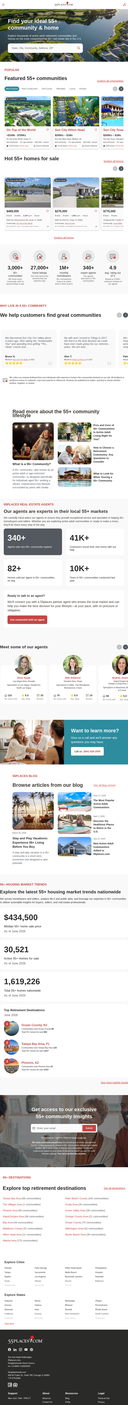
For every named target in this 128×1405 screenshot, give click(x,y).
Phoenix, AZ (30, 1062)
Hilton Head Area (12, 1234)
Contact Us (47, 1402)
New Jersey (70, 1318)
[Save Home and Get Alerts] (47, 211)
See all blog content (105, 785)
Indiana (38, 1305)
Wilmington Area (74, 1228)
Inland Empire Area (13, 1216)
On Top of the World (21, 130)
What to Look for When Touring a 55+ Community (103, 477)
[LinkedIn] (15, 1349)
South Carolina (102, 1314)
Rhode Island (101, 1309)
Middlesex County (12, 1228)
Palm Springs (41, 1268)
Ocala (7, 1281)
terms (74, 1138)
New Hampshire (72, 1314)
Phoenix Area (10, 1210)
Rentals (82, 89)
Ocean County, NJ (34, 1025)
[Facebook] (9, 1349)
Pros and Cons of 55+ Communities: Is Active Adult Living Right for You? (104, 432)
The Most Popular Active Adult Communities (103, 804)
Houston (99, 1272)
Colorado (8, 1318)
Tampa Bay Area (12, 1198)
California (8, 1314)
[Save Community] (47, 130)
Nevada (68, 1309)
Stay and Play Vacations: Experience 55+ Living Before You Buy (30, 842)
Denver (68, 1281)
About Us (46, 1398)
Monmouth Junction (73, 1277)
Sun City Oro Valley (20, 360)
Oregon (98, 1301)
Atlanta (38, 1281)
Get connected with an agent (27, 619)
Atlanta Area (9, 1240)
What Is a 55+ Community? (31, 464)
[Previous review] (119, 315)
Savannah (39, 1285)
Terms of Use (104, 1398)
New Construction (30, 89)
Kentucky (39, 1318)
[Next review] (125, 315)
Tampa (7, 1272)
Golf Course (47, 89)
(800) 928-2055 (91, 751)
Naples (7, 1277)
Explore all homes (114, 161)
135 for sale (120, 146)
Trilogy (79, 360)
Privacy (101, 1402)
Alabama (8, 1301)
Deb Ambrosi (73, 677)
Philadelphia (100, 1268)
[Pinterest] (31, 1349)
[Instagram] (20, 1349)
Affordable (60, 89)
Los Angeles (40, 1277)
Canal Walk (117, 223)
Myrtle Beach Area (75, 1234)
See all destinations (114, 1188)
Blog (67, 1398)
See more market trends (114, 1082)
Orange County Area (76, 1216)
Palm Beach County (76, 1198)
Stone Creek (70, 223)
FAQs (67, 1402)
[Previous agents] (119, 647)
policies (82, 1138)
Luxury (72, 89)
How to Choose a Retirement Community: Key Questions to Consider (103, 454)
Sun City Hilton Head (70, 130)
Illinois (37, 1301)
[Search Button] (78, 48)
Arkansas (8, 1309)
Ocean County (73, 1222)
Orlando (8, 1268)
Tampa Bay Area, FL (36, 1044)
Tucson (68, 1285)
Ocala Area (71, 1204)
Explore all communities (110, 81)
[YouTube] (26, 1349)
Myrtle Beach (71, 1272)
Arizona (7, 1305)
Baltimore (99, 1281)
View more (9, 1323)
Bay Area (8, 1222)
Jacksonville (10, 1285)
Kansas (38, 1314)
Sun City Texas (113, 130)
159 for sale (72, 146)
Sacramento (40, 1272)
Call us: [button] (87, 751)
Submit (89, 1128)
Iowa (37, 1309)
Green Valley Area (75, 1210)
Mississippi (70, 1301)
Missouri (68, 1305)
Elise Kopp (23, 677)
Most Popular (12, 89)
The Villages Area (12, 1204)
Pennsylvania (101, 1305)
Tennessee (100, 1318)
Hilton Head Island (73, 1268)
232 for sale (24, 146)
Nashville (99, 1277)
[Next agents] (125, 647)
